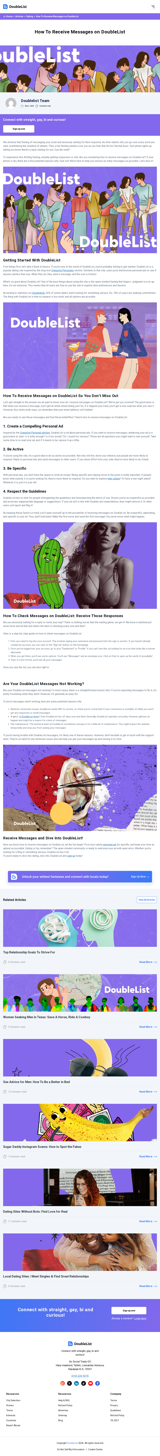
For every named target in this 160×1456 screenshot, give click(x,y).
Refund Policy (65, 1405)
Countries (11, 1420)
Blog (60, 1420)
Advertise (63, 1410)
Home (9, 16)
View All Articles (147, 900)
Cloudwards (38, 292)
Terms (9, 1410)
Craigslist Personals (62, 270)
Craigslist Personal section (35, 432)
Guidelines (115, 1410)
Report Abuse (13, 1425)
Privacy (114, 1405)
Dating (29, 16)
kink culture (114, 478)
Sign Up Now (138, 876)
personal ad (109, 844)
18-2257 (114, 1420)
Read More (145, 962)
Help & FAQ (64, 1400)
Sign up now (19, 129)
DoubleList (72, 1443)
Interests (10, 1415)
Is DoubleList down (29, 716)
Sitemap (62, 1415)
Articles (19, 16)
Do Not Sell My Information (71, 1449)
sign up (71, 855)
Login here (140, 1318)
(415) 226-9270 (80, 1375)
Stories (10, 1405)
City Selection (13, 1400)
